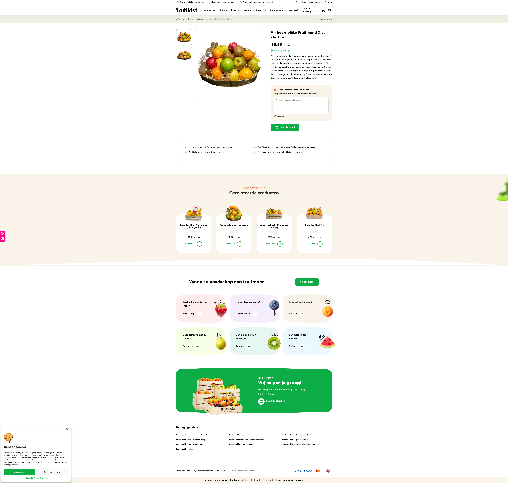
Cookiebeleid (27, 478)
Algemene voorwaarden (203, 471)
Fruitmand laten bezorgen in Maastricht (246, 440)
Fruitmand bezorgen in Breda (241, 444)
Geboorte (261, 10)
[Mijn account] (323, 10)
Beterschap (209, 10)
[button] (67, 428)
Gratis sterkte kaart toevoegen (293, 90)
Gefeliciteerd (277, 10)
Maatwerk (293, 10)
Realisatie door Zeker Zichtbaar (242, 471)
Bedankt (235, 10)
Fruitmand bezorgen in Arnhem (189, 444)
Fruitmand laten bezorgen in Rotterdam (299, 435)
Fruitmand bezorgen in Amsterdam (244, 435)
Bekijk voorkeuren (52, 472)
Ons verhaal (301, 2)
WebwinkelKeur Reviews (255, 480)
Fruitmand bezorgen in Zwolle (295, 440)
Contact (328, 2)
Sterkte (223, 10)
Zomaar (248, 10)
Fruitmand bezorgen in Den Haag (190, 440)
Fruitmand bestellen (185, 449)
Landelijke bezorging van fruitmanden (192, 435)
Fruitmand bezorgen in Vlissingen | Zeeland (300, 444)
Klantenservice (315, 2)
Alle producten (324, 19)
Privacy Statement (41, 478)
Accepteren (19, 472)
